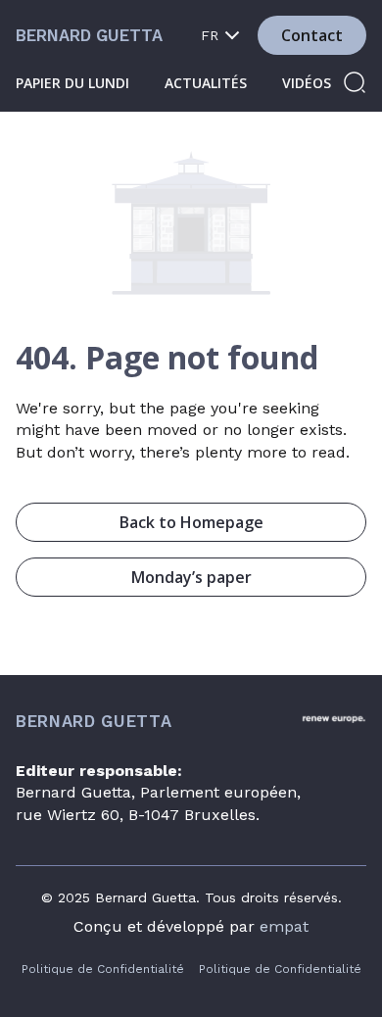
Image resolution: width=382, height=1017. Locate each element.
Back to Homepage (191, 522)
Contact (312, 35)
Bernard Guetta (89, 35)
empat (284, 926)
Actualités (206, 82)
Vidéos (306, 82)
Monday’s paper (191, 577)
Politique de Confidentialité (103, 969)
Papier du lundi (72, 82)
